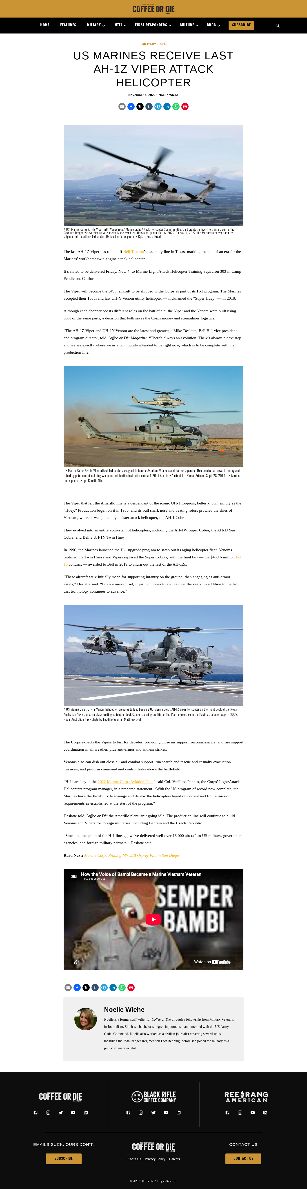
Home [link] (44, 25)
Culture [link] (187, 25)
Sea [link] (163, 44)
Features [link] (68, 25)
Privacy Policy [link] (155, 1159)
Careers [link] (174, 1159)
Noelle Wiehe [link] (169, 95)
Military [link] (148, 44)
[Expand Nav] (102, 26)
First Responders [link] (151, 25)
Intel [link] (117, 25)
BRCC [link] (211, 25)
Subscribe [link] (241, 25)
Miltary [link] (94, 25)
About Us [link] (134, 1159)
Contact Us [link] (244, 1159)
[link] (153, 10)
